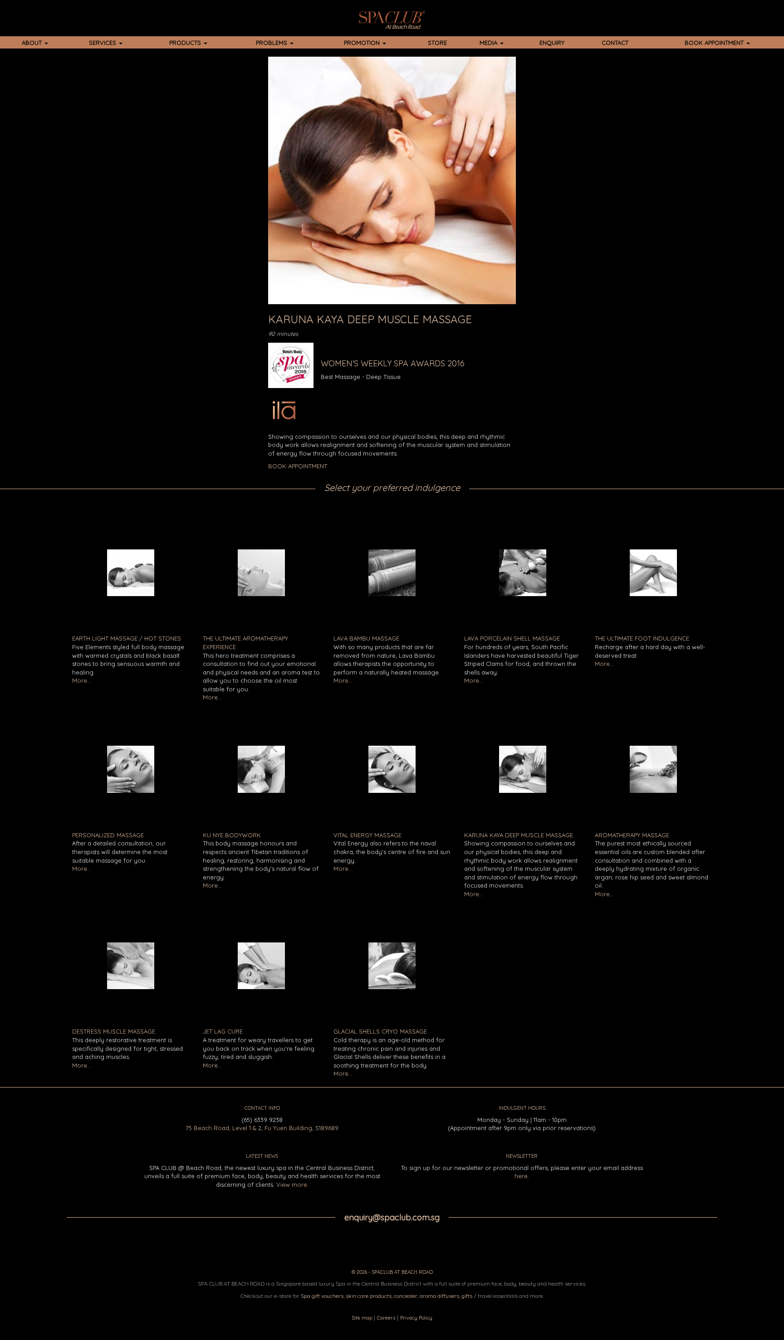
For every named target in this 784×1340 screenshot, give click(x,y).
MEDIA (489, 42)
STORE (437, 42)
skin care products (369, 1295)
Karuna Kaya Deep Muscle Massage (518, 835)
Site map (362, 1318)
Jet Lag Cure (223, 1031)
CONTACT (615, 42)
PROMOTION (363, 42)
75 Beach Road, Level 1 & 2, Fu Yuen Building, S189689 (262, 1127)
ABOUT (33, 42)
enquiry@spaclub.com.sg (392, 1217)
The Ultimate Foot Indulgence (642, 638)
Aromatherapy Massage (632, 835)
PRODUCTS (186, 42)
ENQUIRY (551, 42)
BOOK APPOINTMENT (715, 42)
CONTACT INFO (262, 1108)
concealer (405, 1295)
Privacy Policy (416, 1318)
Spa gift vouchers (322, 1295)
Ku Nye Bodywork (232, 835)
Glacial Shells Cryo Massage (380, 1031)
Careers (386, 1318)
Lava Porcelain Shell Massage (512, 638)
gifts (466, 1295)
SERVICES (103, 42)
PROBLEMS (272, 42)
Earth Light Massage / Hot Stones (126, 638)
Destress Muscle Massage (113, 1031)
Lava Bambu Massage (366, 638)
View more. (292, 1184)
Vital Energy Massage (367, 835)
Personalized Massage (108, 835)
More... (81, 680)
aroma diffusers (439, 1295)
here (521, 1176)
